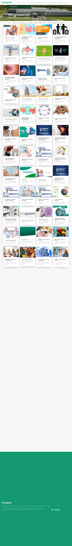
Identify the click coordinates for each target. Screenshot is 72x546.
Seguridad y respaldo (53, 2)
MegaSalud (32, 2)
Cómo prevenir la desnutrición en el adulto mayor (10, 260)
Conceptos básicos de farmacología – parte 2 (9, 382)
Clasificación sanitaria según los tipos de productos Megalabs (11, 219)
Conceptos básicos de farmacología (42, 382)
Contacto (66, 2)
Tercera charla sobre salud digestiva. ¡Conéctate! (43, 159)
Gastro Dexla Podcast (26, 301)
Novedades (47, 2)
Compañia (19, 2)
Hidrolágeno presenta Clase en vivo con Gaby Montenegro (11, 443)
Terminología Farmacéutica (27, 422)
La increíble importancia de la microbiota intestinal (10, 179)
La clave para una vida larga (27, 98)
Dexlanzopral (11, 47)
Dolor (16, 27)
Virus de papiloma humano (43, 219)
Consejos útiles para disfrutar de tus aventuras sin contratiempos (60, 37)
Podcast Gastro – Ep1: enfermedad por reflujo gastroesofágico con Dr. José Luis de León (43, 342)
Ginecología (32, 169)
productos (16, 508)
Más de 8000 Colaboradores (27, 321)
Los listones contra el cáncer (10, 240)
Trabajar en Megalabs (60, 2)
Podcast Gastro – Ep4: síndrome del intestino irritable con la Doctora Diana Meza (44, 138)
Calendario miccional (42, 179)
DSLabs (28, 2)
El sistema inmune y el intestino (44, 58)
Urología (65, 67)
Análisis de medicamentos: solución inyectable (60, 280)
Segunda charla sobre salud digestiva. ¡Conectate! (10, 200)
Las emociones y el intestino (60, 57)
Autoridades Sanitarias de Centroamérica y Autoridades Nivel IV (60, 219)
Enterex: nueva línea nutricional (27, 220)
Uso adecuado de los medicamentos (58, 381)
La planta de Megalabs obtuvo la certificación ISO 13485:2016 (44, 442)
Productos (24, 2)
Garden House (39, 2)
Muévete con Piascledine (9, 37)
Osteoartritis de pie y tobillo (43, 98)
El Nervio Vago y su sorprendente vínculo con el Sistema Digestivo (27, 118)
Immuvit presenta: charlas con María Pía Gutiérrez (43, 422)
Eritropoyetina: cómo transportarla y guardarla (42, 79)
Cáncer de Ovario (25, 340)
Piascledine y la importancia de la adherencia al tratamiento (11, 361)
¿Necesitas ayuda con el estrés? (11, 119)
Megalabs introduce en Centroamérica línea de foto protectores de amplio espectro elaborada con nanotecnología (61, 442)
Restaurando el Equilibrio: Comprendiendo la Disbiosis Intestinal (10, 78)
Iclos (35, 2)
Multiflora (32, 26)
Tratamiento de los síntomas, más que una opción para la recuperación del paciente (27, 381)
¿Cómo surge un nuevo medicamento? (42, 401)
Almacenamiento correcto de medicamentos (27, 280)
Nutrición (28, 209)
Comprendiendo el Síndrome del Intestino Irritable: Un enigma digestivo (61, 138)
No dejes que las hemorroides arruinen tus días (10, 100)
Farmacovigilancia (8, 401)
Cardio (16, 89)
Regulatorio (28, 67)
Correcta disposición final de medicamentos (43, 260)
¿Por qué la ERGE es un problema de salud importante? (61, 361)
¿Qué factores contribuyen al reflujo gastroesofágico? (43, 361)
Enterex (44, 2)
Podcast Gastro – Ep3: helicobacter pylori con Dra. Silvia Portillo (60, 179)
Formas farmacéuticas (9, 422)
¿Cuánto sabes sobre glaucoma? (59, 200)
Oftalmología (64, 108)
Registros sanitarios (58, 401)
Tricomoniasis (24, 179)
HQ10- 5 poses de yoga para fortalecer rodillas (10, 281)
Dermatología (64, 430)
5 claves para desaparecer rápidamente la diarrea (10, 159)
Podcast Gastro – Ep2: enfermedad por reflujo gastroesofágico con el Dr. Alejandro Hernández (43, 300)
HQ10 (16, 269)
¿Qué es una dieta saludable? (27, 259)
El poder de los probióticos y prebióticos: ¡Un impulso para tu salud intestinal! (61, 158)
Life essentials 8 (25, 239)
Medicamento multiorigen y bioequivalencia (27, 402)
